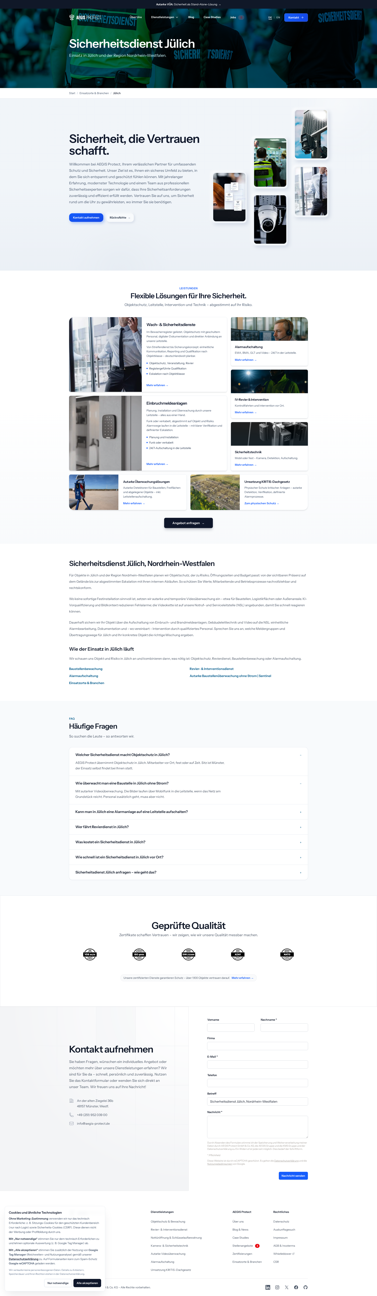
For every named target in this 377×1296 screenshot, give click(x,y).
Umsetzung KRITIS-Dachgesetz (171, 1270)
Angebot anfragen (188, 523)
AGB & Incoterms (284, 1245)
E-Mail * (212, 1056)
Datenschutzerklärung (286, 1160)
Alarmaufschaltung (83, 676)
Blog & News (240, 1229)
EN (278, 17)
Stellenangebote (245, 1245)
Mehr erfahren (242, 978)
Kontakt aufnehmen (86, 217)
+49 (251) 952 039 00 (92, 1115)
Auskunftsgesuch (284, 1229)
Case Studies (212, 17)
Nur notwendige (58, 1283)
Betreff (211, 1093)
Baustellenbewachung (85, 669)
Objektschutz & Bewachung (168, 1221)
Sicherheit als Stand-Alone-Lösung (188, 4)
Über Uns (136, 17)
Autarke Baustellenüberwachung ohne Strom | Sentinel (230, 676)
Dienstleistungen (162, 17)
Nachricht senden (293, 1176)
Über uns (238, 1221)
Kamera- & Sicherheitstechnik (169, 1245)
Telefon (212, 1075)
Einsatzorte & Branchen (94, 93)
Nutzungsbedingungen (219, 1163)
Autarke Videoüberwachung (168, 1254)
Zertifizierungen (242, 1254)
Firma (211, 1038)
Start (72, 93)
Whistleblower (282, 1254)
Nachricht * (214, 1112)
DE (270, 17)
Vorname (213, 1019)
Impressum (280, 1237)
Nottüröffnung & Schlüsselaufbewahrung (176, 1237)
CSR (276, 1262)
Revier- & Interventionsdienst (212, 669)
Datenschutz (281, 1221)
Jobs (236, 17)
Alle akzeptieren (87, 1283)
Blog (191, 17)
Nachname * (269, 1019)
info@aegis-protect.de (93, 1123)
